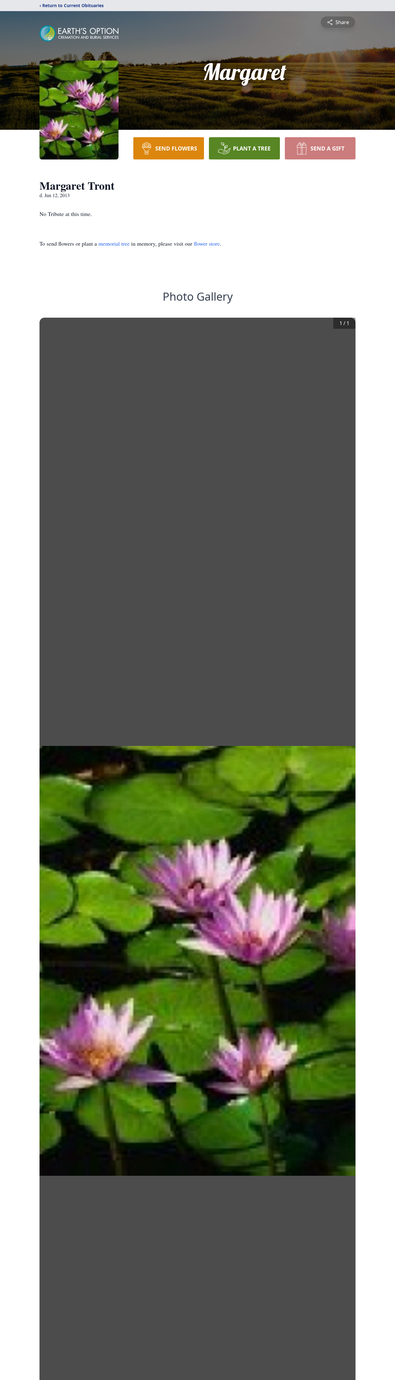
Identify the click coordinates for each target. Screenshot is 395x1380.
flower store (207, 243)
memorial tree (114, 243)
